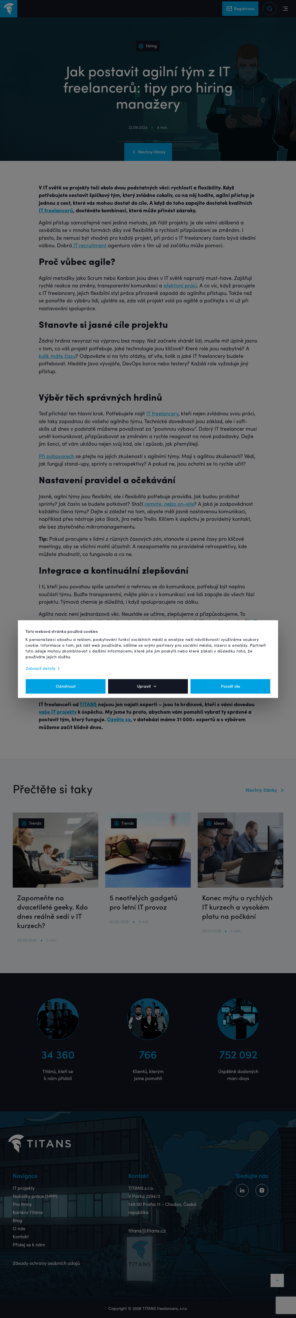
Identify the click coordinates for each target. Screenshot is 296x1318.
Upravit (144, 686)
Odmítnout (66, 686)
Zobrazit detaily (41, 668)
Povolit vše (230, 686)
